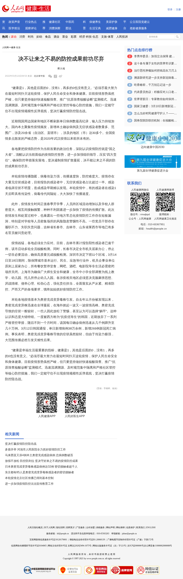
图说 (68, 28)
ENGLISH (150, 527)
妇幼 (39, 36)
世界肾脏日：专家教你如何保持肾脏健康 (155, 99)
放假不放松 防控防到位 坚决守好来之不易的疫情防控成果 (41, 460)
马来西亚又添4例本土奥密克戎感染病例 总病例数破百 (39, 455)
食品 (48, 36)
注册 (178, 9)
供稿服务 (100, 527)
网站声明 (110, 527)
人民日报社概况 (35, 527)
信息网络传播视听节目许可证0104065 (28, 545)
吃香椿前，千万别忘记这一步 (152, 84)
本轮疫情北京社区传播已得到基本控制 (29, 477)
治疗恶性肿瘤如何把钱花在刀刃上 (155, 70)
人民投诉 (122, 36)
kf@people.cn (63, 533)
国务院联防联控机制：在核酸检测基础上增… (155, 120)
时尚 (31, 36)
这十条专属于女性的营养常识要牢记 (155, 63)
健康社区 (54, 21)
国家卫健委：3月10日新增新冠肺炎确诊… (155, 106)
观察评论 (31, 28)
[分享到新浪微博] (60, 76)
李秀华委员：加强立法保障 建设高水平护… (155, 56)
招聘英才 (70, 527)
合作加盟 (90, 527)
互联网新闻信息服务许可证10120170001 (48, 539)
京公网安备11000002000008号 (158, 545)
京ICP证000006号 (135, 545)
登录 (169, 9)
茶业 (65, 36)
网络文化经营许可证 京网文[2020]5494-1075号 (69, 545)
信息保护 (130, 527)
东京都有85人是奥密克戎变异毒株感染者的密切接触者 (39, 472)
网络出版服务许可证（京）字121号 (109, 545)
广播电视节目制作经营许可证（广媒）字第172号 (130, 539)
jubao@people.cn (129, 533)
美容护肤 (111, 21)
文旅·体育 (107, 36)
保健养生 (95, 21)
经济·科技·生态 (88, 36)
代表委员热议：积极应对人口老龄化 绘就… (155, 91)
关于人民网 (49, 527)
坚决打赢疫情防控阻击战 (20, 443)
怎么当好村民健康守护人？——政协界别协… (155, 113)
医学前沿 (14, 28)
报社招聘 (60, 527)
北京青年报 (39, 76)
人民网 (5, 47)
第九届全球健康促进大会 (152, 170)
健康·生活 (15, 47)
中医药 (70, 21)
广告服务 (80, 527)
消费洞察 (54, 28)
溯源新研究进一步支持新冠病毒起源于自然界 (155, 77)
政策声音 (14, 21)
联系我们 (140, 527)
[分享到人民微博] (55, 76)
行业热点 (31, 21)
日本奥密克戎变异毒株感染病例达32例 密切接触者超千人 (41, 466)
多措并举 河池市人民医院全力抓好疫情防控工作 (35, 449)
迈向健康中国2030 (152, 147)
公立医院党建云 (140, 21)
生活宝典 (95, 28)
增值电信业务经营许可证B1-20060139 (87, 539)
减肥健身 (111, 28)
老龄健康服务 (138, 28)
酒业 (56, 36)
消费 (22, 36)
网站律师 (120, 527)
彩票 (73, 36)
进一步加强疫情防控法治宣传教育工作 (29, 483)
